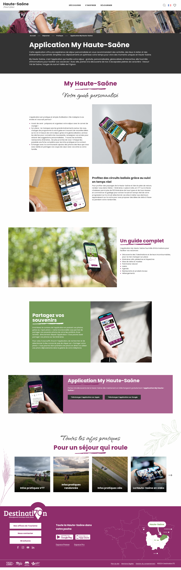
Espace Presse (62, 544)
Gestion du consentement (145, 564)
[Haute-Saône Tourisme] (16, 5)
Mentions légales (127, 564)
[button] (164, 5)
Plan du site (115, 564)
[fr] (170, 5)
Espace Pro (79, 544)
